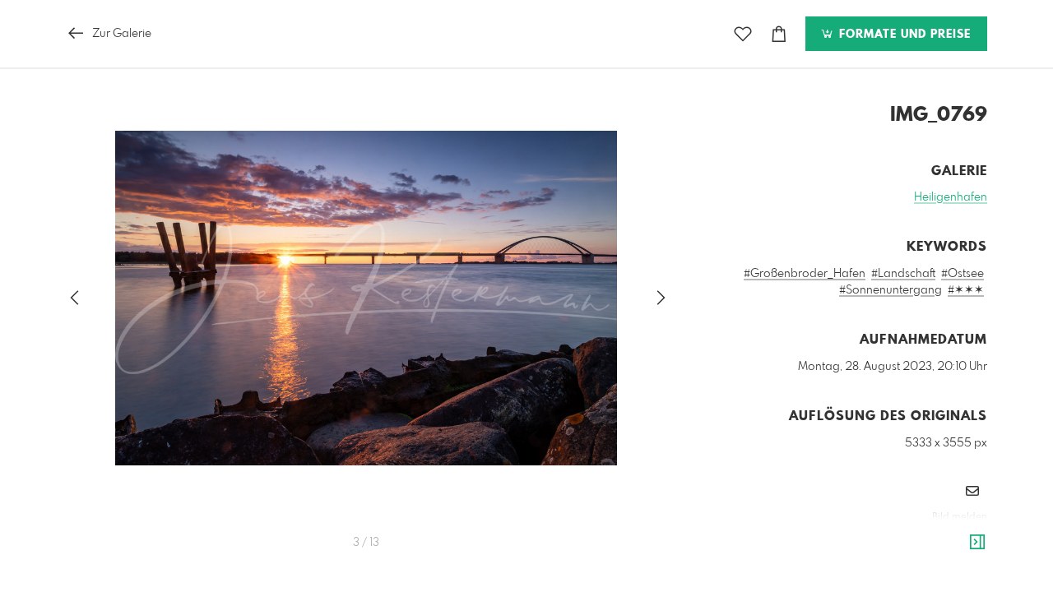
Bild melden (959, 517)
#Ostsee (962, 274)
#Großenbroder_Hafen (804, 274)
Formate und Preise (903, 34)
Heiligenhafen (950, 197)
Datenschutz (958, 539)
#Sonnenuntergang (890, 290)
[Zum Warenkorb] (779, 34)
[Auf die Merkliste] (743, 34)
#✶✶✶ (966, 290)
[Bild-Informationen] (977, 542)
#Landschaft (903, 274)
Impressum (895, 539)
